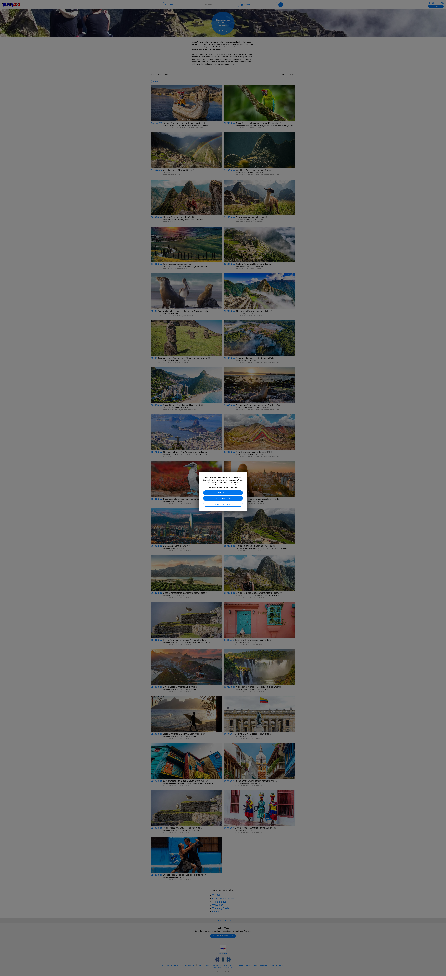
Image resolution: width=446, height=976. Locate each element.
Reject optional (223, 498)
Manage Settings (223, 504)
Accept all (223, 493)
